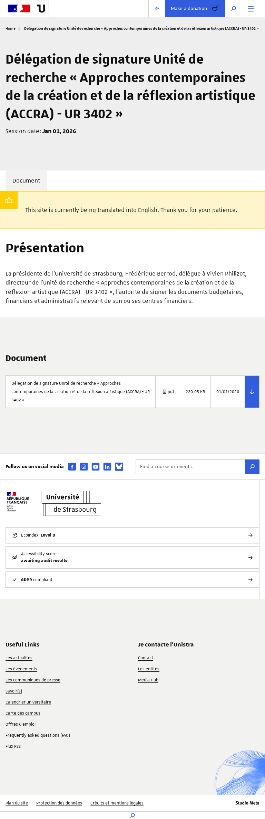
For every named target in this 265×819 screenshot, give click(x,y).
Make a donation (189, 8)
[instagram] (83, 466)
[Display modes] (156, 8)
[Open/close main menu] (250, 8)
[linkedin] (107, 466)
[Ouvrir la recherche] (233, 8)
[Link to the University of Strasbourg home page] (41, 8)
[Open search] (132, 815)
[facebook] (72, 466)
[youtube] (95, 466)
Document (26, 180)
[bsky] (119, 466)
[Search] (252, 466)
